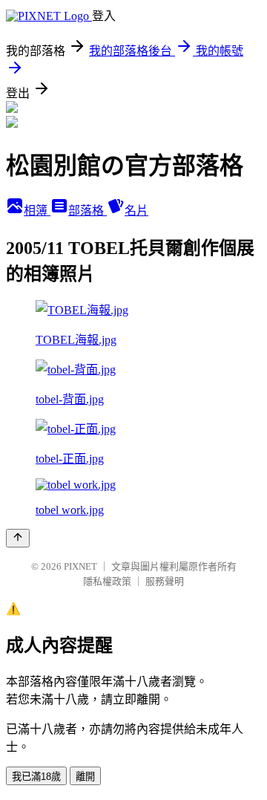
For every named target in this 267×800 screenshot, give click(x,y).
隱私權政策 (107, 581)
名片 (136, 210)
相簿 (37, 210)
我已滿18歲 (36, 776)
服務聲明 (164, 581)
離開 (85, 776)
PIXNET (80, 566)
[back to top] (18, 538)
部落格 (87, 210)
